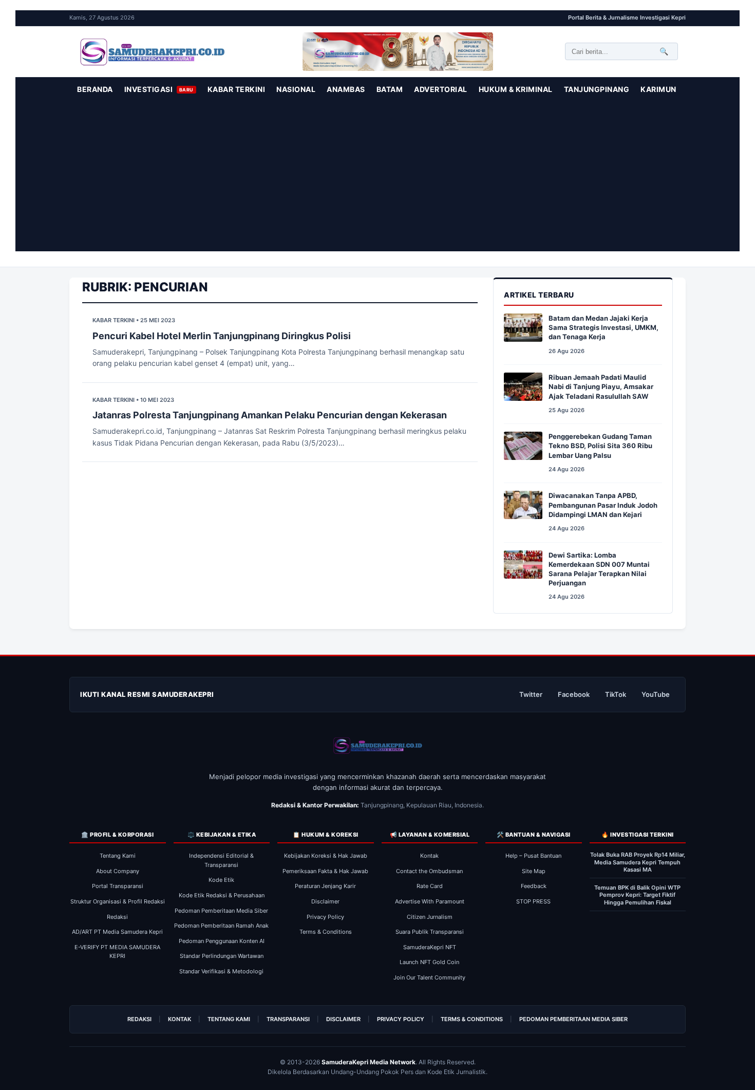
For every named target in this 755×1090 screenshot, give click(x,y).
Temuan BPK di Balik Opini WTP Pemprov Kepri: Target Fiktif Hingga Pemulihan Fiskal (637, 895)
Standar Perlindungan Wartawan (221, 955)
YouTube (655, 694)
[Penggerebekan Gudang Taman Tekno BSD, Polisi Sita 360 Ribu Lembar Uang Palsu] (523, 448)
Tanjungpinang (597, 89)
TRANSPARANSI (288, 1019)
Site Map (533, 871)
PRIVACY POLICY (400, 1019)
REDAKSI (139, 1019)
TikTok (615, 694)
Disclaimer (325, 901)
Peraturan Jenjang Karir (325, 886)
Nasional (295, 89)
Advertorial (440, 89)
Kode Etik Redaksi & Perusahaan (222, 895)
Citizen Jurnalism (429, 916)
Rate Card (430, 886)
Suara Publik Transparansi (429, 931)
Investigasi (159, 89)
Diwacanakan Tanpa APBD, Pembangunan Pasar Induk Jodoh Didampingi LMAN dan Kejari (603, 504)
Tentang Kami (118, 855)
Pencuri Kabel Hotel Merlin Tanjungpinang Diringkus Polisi (221, 335)
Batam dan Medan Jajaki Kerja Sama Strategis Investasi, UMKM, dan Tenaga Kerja (603, 327)
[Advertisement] (377, 179)
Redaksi (117, 916)
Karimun (658, 89)
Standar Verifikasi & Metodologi (221, 971)
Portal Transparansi (117, 886)
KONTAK (179, 1019)
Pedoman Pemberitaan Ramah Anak (221, 925)
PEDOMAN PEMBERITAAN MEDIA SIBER (573, 1019)
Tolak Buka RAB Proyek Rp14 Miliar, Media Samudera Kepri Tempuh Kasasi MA (637, 862)
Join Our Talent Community (429, 977)
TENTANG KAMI (228, 1019)
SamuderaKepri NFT (429, 947)
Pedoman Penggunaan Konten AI (222, 941)
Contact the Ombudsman (429, 871)
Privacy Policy (325, 916)
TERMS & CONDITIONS (472, 1019)
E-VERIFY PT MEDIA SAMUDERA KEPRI (117, 952)
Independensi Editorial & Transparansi (221, 860)
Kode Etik (221, 879)
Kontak (429, 855)
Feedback (533, 886)
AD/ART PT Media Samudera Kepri (117, 931)
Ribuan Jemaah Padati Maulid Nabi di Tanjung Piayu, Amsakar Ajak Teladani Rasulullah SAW (601, 386)
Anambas (346, 89)
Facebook (574, 694)
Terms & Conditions (325, 931)
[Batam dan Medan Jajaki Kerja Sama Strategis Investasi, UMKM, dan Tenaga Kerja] (523, 329)
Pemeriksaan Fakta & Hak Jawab (325, 871)
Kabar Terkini (236, 89)
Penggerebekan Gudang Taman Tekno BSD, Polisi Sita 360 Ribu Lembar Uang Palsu (600, 445)
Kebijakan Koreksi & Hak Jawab (325, 855)
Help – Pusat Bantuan (533, 855)
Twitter (530, 694)
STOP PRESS (533, 901)
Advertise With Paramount (429, 901)
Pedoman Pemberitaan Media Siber (221, 910)
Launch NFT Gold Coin (429, 962)
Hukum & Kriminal (516, 89)
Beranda (95, 89)
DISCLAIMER (343, 1019)
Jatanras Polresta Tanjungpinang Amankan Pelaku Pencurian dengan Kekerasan (269, 415)
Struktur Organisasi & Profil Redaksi (117, 901)
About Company (117, 871)
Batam (389, 89)
